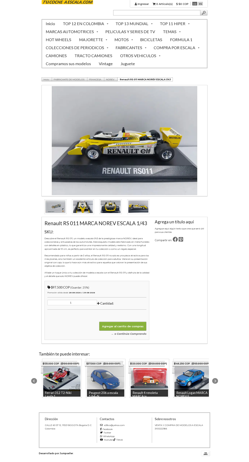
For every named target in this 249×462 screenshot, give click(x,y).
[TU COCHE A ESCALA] (67, 2)
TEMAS (169, 31)
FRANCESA (95, 79)
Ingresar (143, 3)
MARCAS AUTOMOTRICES (70, 31)
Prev (34, 381)
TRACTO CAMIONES (93, 55)
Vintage (106, 63)
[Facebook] (175, 240)
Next (215, 381)
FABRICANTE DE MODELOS (69, 79)
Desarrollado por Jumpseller (56, 453)
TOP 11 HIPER (172, 23)
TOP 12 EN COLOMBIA (83, 23)
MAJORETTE (91, 39)
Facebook (108, 429)
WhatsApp (109, 436)
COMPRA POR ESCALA (174, 47)
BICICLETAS (151, 39)
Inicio (50, 23)
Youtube (108, 439)
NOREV (110, 79)
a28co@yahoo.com (114, 425)
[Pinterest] (181, 240)
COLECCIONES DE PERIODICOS (75, 47)
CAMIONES (56, 55)
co (194, 3)
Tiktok (119, 439)
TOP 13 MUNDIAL (132, 23)
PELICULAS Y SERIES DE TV (130, 31)
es (200, 3)
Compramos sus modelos (68, 63)
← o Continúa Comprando (128, 333)
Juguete (127, 63)
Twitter (107, 432)
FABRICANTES (129, 47)
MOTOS (121, 39)
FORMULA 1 (181, 39)
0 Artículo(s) (164, 3)
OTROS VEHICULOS (138, 55)
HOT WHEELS (58, 39)
